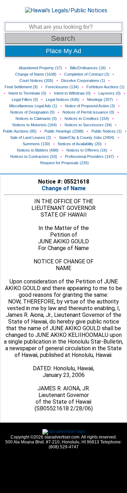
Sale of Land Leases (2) (30, 137)
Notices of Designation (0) (32, 112)
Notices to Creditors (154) (87, 118)
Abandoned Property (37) (40, 68)
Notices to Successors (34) (88, 125)
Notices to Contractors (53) (33, 156)
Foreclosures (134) (62, 87)
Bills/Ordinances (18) (88, 68)
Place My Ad (63, 51)
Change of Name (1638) (35, 74)
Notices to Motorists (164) (34, 125)
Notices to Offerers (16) (86, 150)
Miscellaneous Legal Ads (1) (33, 106)
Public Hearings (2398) (64, 131)
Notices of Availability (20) (80, 144)
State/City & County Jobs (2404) (86, 137)
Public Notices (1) (106, 131)
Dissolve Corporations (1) (83, 80)
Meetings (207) (100, 99)
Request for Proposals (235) (64, 163)
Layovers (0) (109, 93)
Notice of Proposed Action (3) (90, 106)
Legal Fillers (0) (25, 99)
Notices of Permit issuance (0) (88, 112)
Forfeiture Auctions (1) (105, 87)
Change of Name (64, 188)
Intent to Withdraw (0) (72, 93)
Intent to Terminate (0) (27, 93)
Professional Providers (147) (89, 156)
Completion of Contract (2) (86, 74)
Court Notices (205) (36, 80)
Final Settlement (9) (21, 87)
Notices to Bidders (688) (38, 150)
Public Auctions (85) (20, 131)
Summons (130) (36, 144)
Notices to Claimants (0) (36, 118)
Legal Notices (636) (62, 99)
